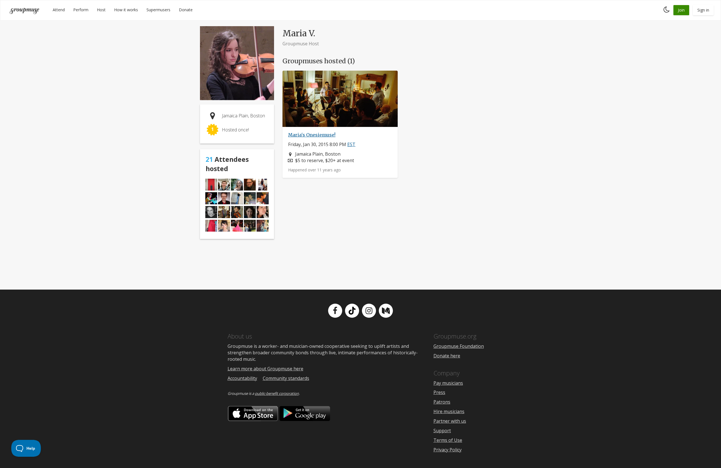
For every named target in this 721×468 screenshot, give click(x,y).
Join (681, 10)
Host (101, 9)
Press (439, 392)
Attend (59, 9)
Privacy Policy (447, 450)
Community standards (286, 378)
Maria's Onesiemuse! (311, 135)
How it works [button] (126, 9)
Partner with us (449, 421)
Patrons (441, 402)
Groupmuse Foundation (458, 346)
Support (442, 430)
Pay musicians (448, 383)
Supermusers (158, 9)
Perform (80, 9)
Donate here (446, 356)
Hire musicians (448, 411)
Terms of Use (447, 440)
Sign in (703, 10)
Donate (186, 9)
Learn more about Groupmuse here (265, 369)
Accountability (242, 378)
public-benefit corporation (277, 393)
